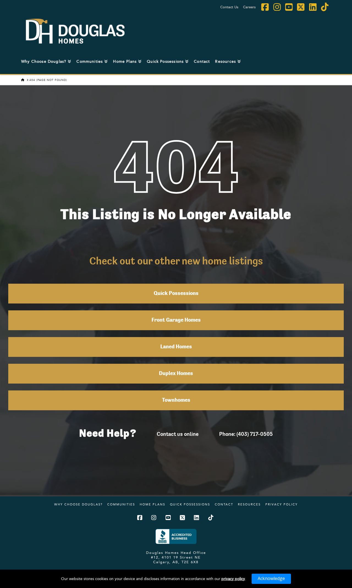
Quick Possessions (176, 293)
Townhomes (176, 400)
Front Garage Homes (176, 320)
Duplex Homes (176, 373)
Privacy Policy (281, 504)
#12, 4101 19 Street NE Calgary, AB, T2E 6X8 (176, 559)
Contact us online (178, 434)
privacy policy (233, 579)
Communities (121, 504)
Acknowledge (271, 578)
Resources (249, 504)
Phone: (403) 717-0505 (246, 434)
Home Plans (152, 504)
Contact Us (229, 7)
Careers (249, 7)
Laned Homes (176, 347)
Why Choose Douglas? (78, 504)
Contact (224, 504)
